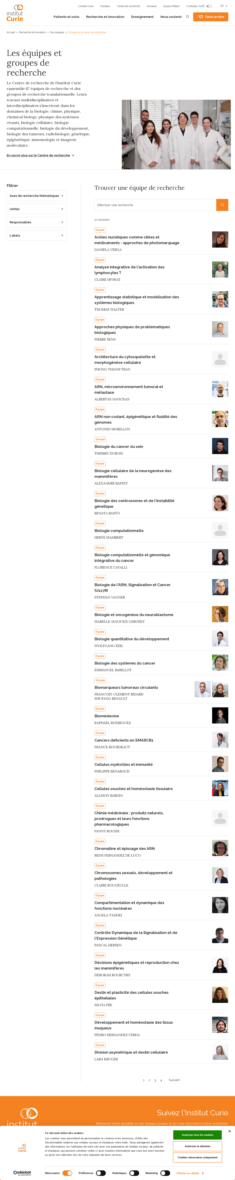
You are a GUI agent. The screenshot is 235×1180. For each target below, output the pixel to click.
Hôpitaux (105, 6)
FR (222, 6)
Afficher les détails (188, 1173)
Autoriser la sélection (197, 1146)
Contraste (195, 6)
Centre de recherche (128, 6)
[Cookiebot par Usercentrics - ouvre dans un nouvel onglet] (22, 1173)
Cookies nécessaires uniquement (197, 1157)
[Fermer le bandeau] (229, 1131)
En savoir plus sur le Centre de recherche (38, 155)
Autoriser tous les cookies (197, 1134)
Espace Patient (171, 6)
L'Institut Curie (85, 6)
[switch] (101, 1173)
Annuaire (152, 6)
